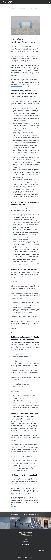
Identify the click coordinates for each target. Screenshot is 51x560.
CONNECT (26, 546)
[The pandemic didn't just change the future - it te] (15, 523)
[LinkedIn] (43, 550)
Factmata (13, 60)
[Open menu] (50, 2)
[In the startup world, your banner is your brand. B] (25, 523)
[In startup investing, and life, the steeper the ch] (46, 523)
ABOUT (25, 539)
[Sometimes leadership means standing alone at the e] (5, 523)
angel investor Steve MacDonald (19, 437)
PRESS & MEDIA (25, 544)
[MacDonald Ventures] (8, 2)
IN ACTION (25, 541)
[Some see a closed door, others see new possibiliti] (36, 523)
